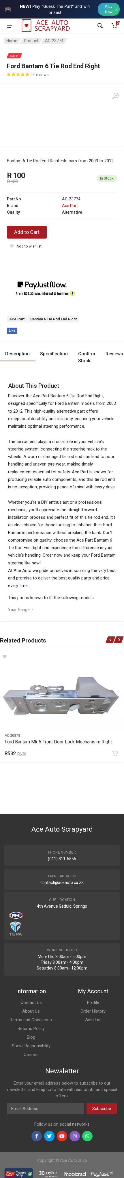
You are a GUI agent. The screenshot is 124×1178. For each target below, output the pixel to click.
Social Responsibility (31, 1045)
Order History (93, 1011)
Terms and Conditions (31, 1019)
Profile (93, 1002)
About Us (31, 1011)
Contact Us (31, 1002)
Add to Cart (27, 232)
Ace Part (70, 205)
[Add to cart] (115, 753)
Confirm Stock (86, 357)
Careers (31, 1054)
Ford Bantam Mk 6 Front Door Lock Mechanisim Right (58, 742)
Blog (31, 1037)
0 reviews (40, 74)
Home (11, 40)
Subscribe (101, 1108)
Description (17, 354)
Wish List (93, 1019)
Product (31, 40)
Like (12, 331)
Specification (54, 354)
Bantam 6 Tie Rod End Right (53, 319)
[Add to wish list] (62, 656)
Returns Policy (31, 1028)
